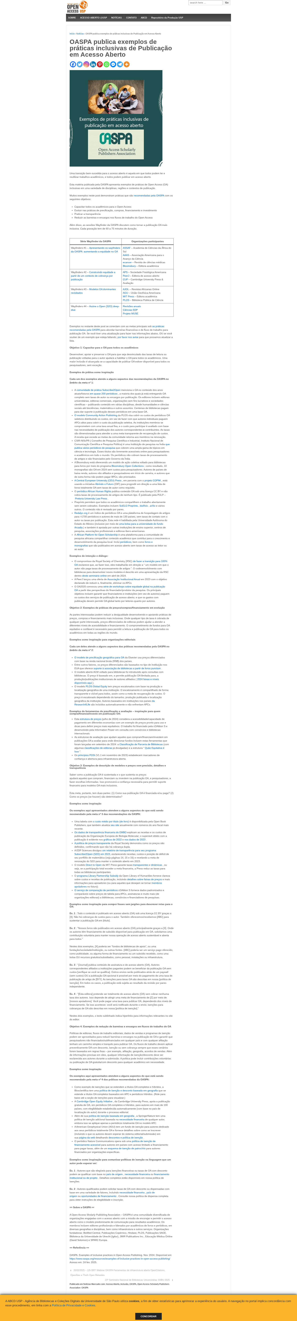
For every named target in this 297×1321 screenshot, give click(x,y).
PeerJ (126, 275)
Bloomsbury (129, 266)
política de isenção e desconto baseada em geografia (129, 1090)
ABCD (144, 17)
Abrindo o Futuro (104, 484)
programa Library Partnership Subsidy (97, 875)
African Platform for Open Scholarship (97, 534)
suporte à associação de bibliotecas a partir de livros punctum (127, 668)
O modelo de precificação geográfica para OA (99, 657)
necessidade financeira (131, 1119)
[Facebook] (73, 64)
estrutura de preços (90, 719)
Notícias (80, 34)
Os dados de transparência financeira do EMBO (100, 832)
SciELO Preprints (128, 505)
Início (72, 34)
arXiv (152, 505)
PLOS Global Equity (96, 686)
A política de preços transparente (92, 843)
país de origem (114, 1174)
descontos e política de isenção (126, 1137)
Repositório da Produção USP (167, 17)
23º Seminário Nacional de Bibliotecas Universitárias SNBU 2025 (137, 1280)
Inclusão (124, 1284)
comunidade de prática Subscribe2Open (98, 390)
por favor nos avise (128, 337)
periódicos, (126, 542)
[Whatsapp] (106, 64)
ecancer (127, 262)
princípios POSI (86, 755)
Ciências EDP (130, 310)
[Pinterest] (100, 64)
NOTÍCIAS (116, 17)
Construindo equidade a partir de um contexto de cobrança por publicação (93, 276)
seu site (115, 825)
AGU (125, 292)
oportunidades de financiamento (98, 1196)
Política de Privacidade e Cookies (73, 1305)
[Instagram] (86, 64)
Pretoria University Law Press (91, 498)
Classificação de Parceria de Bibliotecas (141, 744)
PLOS (126, 300)
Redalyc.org (80, 513)
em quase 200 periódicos (103, 393)
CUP (125, 279)
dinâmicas (156, 864)
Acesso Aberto (112, 1284)
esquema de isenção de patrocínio (127, 1148)
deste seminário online (94, 575)
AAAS (126, 255)
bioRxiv (144, 505)
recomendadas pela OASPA (149, 195)
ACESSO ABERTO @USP (93, 17)
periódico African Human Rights (94, 491)
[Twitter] (80, 64)
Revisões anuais (132, 306)
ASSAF (127, 247)
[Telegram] (120, 64)
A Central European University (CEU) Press (97, 480)
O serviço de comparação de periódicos (96, 890)
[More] (127, 64)
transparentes (140, 864)
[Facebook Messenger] (113, 64)
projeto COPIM (153, 480)
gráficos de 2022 (112, 839)
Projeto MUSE (130, 313)
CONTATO (131, 17)
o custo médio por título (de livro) (111, 821)
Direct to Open (94, 864)
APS (125, 272)
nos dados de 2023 (134, 839)
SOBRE (72, 17)
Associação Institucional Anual (123, 579)
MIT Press (128, 296)
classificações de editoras (98, 748)
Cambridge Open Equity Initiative (94, 1101)
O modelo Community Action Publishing (95, 415)
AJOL (126, 289)
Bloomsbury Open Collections (128, 466)
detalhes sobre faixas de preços (144, 879)
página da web (87, 1137)
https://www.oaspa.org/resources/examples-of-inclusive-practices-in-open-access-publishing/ (120, 1258)
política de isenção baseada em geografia (111, 1115)
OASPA (132, 1284)
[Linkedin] (93, 64)
